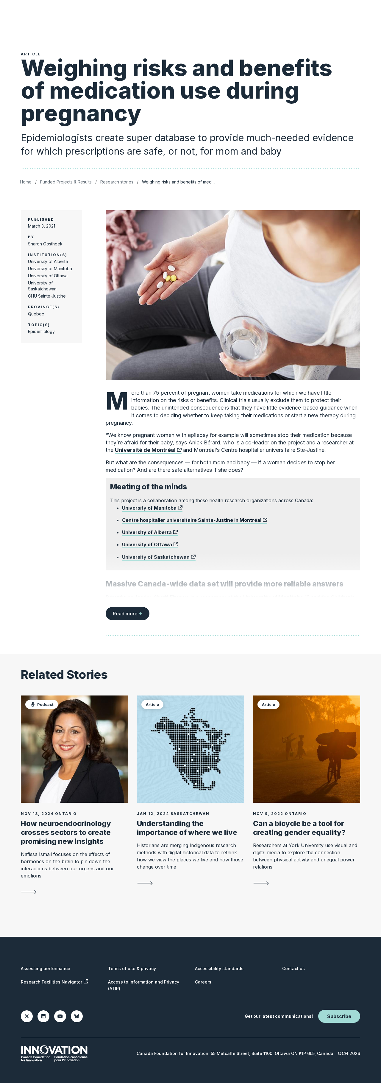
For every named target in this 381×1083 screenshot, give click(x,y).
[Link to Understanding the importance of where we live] (190, 749)
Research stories (116, 181)
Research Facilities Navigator (51, 981)
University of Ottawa (147, 544)
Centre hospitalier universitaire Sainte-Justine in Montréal (191, 520)
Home (26, 181)
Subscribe (339, 1016)
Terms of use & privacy (132, 968)
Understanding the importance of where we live (187, 828)
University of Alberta (147, 532)
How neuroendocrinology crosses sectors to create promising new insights (66, 832)
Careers (203, 981)
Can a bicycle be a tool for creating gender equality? (299, 828)
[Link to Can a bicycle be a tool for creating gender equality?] (306, 749)
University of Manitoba (149, 508)
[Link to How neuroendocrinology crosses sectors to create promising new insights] (74, 749)
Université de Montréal (145, 450)
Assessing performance (45, 968)
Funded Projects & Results (66, 181)
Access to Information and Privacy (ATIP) (143, 985)
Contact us (293, 968)
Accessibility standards (219, 968)
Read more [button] (125, 614)
